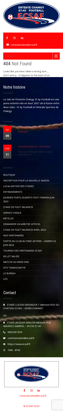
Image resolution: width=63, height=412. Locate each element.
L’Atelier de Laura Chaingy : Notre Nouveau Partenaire (38, 129)
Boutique (9, 174)
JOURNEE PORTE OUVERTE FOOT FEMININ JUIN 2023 (28, 199)
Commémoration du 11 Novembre (34, 146)
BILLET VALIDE (11, 256)
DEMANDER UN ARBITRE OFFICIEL (22, 224)
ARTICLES (8, 218)
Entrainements (12, 191)
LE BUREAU (9, 273)
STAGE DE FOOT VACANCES (18, 207)
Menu (10, 56)
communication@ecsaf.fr (23, 44)
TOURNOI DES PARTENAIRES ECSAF (22, 250)
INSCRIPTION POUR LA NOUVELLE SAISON (26, 180)
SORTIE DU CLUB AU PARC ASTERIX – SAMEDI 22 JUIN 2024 (29, 243)
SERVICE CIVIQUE (12, 212)
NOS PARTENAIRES (13, 235)
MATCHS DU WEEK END (16, 261)
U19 (5, 278)
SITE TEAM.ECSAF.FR (14, 267)
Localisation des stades (18, 186)
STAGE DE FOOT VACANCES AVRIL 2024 (24, 229)
